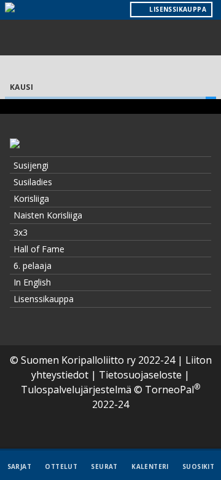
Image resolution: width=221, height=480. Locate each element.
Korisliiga (31, 198)
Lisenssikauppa (44, 299)
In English (32, 282)
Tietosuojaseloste (140, 375)
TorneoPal (172, 389)
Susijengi (31, 165)
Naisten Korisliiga (48, 215)
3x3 (21, 232)
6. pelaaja (33, 265)
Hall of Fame (39, 249)
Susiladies (33, 182)
